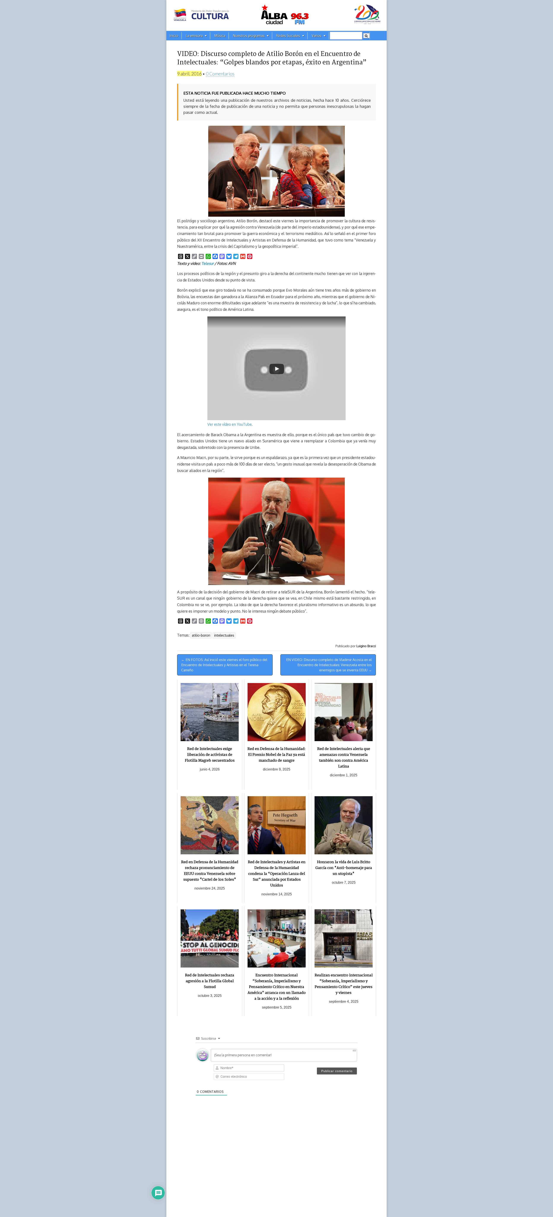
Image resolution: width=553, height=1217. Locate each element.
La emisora (194, 35)
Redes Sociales (288, 35)
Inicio (174, 35)
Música (219, 35)
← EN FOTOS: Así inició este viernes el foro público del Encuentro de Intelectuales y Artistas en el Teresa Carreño (224, 665)
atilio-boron (201, 635)
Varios (316, 35)
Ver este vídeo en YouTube (229, 424)
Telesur (207, 263)
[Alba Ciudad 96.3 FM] (276, 15)
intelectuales (224, 635)
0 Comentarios (220, 73)
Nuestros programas (249, 35)
